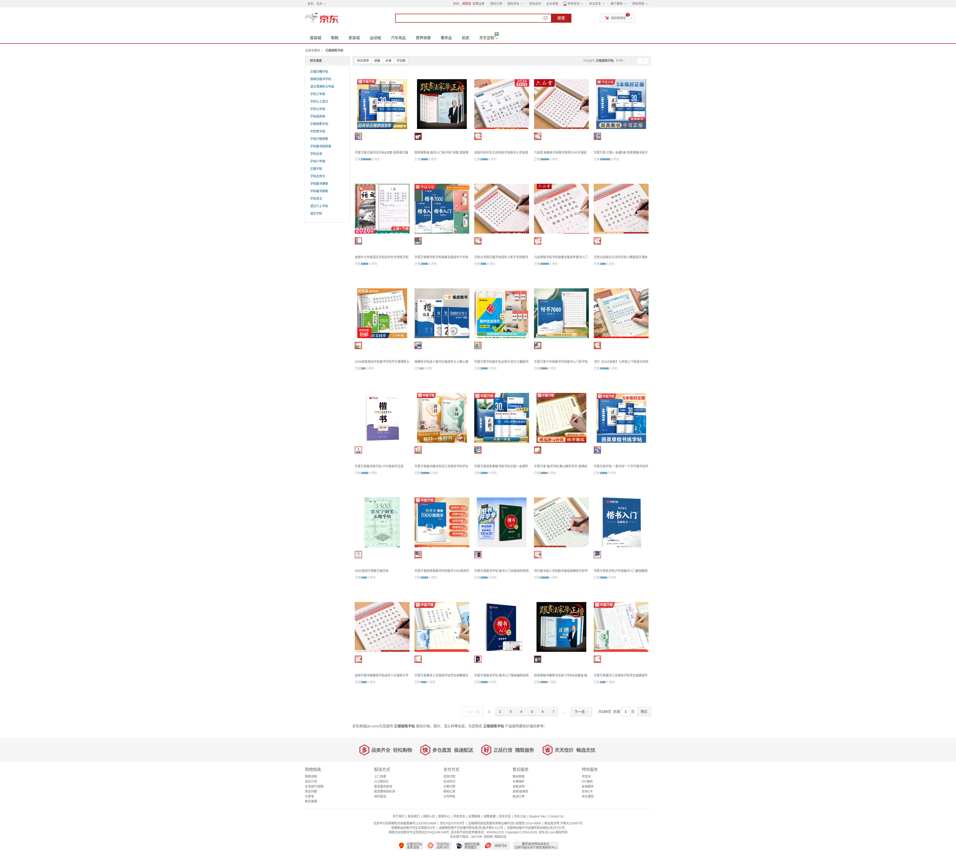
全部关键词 (312, 50)
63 (421, 368)
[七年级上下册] (597, 345)
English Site (537, 816)
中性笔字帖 (317, 131)
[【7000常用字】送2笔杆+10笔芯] (477, 241)
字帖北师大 (317, 176)
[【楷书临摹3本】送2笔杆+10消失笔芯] (358, 659)
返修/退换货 (520, 791)
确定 (644, 711)
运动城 (375, 38)
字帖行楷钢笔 (319, 139)
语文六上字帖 (319, 206)
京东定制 (486, 38)
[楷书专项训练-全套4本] (537, 241)
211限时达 (381, 781)
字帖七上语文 (319, 101)
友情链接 (474, 816)
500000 (544, 159)
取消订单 (519, 796)
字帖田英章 (317, 116)
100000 (604, 368)
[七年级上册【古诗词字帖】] (477, 136)
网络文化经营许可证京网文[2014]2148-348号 (419, 832)
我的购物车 (618, 18)
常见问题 (311, 791)
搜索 (561, 18)
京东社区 (505, 816)
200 (363, 368)
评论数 (401, 60)
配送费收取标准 (384, 791)
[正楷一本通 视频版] (477, 450)
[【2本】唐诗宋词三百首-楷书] (418, 450)
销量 (377, 60)
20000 (424, 264)
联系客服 (311, 801)
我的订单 (496, 3)
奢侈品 (446, 38)
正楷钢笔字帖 (319, 124)
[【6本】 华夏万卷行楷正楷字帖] (597, 450)
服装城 (315, 38)
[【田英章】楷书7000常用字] (418, 554)
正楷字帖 (316, 169)
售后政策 (519, 776)
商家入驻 (429, 816)
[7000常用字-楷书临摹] (537, 136)
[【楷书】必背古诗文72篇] (477, 345)
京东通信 (588, 796)
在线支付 (449, 781)
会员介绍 (311, 781)
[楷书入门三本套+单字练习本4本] (418, 136)
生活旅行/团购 (314, 786)
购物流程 (311, 776)
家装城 (354, 38)
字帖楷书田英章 (320, 146)
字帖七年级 (317, 109)
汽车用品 (398, 38)
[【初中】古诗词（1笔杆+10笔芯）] (597, 241)
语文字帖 (316, 213)
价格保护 (519, 781)
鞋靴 (335, 38)
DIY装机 (587, 781)
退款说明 (519, 786)
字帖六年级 (317, 161)
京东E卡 (587, 791)
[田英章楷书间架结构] (477, 554)
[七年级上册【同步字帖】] (358, 241)
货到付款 (449, 776)
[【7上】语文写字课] (358, 345)
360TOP (476, 837)
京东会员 (535, 3)
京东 (338, 19)
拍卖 (465, 38)
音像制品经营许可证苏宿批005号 (413, 828)
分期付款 (449, 786)
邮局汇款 (449, 791)
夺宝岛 (586, 776)
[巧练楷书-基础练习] (597, 554)
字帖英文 (316, 198)
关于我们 (399, 816)
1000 (364, 577)
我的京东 (513, 3)
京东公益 (520, 816)
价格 (388, 60)
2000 (603, 264)
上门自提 (380, 776)
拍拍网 (488, 837)
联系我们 (414, 816)
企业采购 (552, 3)
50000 (424, 159)
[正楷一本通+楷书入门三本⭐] (537, 659)
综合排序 (363, 60)
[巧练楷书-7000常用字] (537, 345)
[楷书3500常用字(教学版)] (358, 450)
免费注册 (478, 3)
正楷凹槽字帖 (319, 71)
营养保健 (423, 38)
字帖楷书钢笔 (319, 191)
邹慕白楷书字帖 (320, 79)
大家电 (309, 796)
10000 (484, 159)
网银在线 (500, 837)
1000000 (366, 159)
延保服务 (588, 786)
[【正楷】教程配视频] (358, 136)
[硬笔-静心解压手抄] (537, 450)
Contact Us (556, 816)
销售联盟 (490, 816)
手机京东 (574, 3)
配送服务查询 (383, 786)
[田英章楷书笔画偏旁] (477, 659)
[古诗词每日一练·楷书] (418, 659)
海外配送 (380, 796)
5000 (483, 264)
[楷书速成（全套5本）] (537, 554)
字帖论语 (316, 154)
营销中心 (444, 816)
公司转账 (449, 796)
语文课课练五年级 (322, 86)
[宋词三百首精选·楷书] (597, 659)
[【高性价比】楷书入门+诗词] (418, 241)
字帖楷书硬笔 (319, 183)
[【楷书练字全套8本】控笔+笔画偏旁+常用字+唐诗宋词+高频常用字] (418, 345)
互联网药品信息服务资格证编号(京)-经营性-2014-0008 (504, 823)
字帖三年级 (317, 94)
